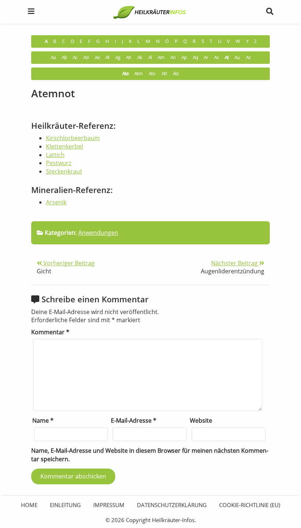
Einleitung (65, 505)
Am (160, 57)
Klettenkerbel (64, 146)
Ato (152, 73)
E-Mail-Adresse (133, 420)
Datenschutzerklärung (172, 505)
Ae (97, 57)
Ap (183, 57)
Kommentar (50, 332)
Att (164, 73)
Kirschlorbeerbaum (73, 138)
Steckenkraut (64, 171)
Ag (117, 57)
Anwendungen (98, 233)
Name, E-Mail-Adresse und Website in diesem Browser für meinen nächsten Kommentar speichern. (149, 455)
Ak (139, 57)
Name (43, 420)
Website (201, 420)
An (172, 57)
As (216, 57)
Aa (53, 57)
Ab (64, 57)
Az (248, 57)
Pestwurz (58, 163)
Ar (206, 57)
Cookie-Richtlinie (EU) (249, 505)
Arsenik (56, 202)
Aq (195, 57)
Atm (138, 73)
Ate (125, 73)
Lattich (55, 155)
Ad (85, 57)
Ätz (176, 73)
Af (107, 57)
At (227, 57)
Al (150, 57)
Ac (75, 57)
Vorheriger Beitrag (68, 263)
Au (237, 57)
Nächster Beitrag (235, 263)
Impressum (108, 505)
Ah (128, 57)
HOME (29, 505)
